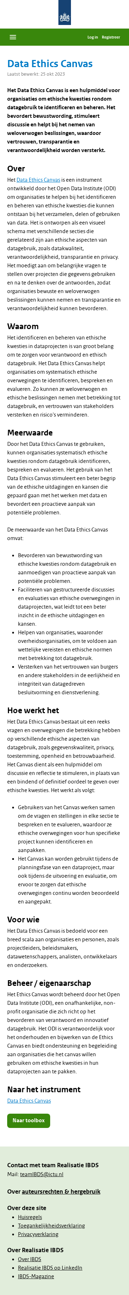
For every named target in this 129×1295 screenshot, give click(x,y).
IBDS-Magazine (36, 1276)
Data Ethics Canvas (38, 180)
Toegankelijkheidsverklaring (51, 1226)
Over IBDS (29, 1259)
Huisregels (30, 1217)
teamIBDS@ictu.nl (41, 1174)
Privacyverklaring (38, 1234)
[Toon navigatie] (13, 37)
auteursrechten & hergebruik (61, 1191)
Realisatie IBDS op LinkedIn (50, 1268)
